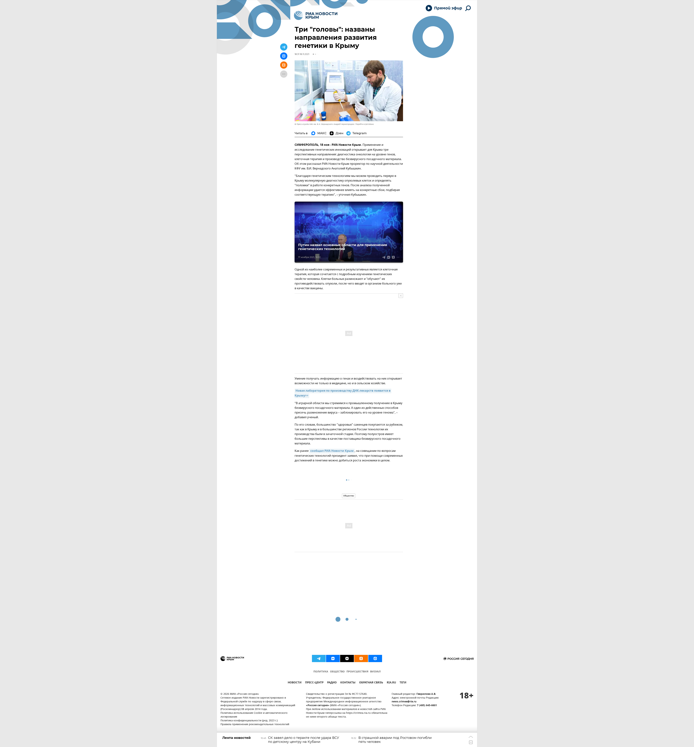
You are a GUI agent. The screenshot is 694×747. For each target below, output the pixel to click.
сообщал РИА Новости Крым (332, 451)
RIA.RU (391, 683)
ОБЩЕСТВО (337, 672)
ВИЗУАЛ (375, 672)
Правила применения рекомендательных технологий (254, 724)
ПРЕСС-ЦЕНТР (314, 683)
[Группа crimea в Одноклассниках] (361, 658)
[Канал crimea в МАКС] (375, 658)
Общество (348, 495)
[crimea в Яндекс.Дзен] (347, 658)
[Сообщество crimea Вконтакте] (333, 658)
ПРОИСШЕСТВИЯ (357, 672)
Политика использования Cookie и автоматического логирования (254, 715)
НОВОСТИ (294, 683)
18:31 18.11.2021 (302, 54)
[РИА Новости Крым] (316, 15)
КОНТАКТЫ (347, 683)
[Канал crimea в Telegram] (319, 658)
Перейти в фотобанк (364, 124)
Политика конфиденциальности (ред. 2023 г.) (249, 721)
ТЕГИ (403, 683)
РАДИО (332, 683)
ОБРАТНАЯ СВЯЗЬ (371, 683)
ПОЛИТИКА (320, 672)
